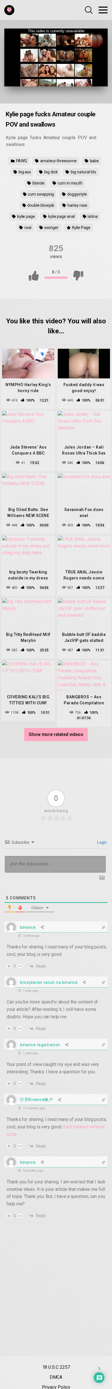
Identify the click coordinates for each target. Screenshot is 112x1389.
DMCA (56, 1377)
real (27, 227)
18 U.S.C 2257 (56, 1367)
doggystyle (76, 194)
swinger (51, 227)
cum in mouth (69, 183)
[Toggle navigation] (103, 10)
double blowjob (41, 205)
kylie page (25, 216)
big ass (24, 172)
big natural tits (83, 172)
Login (101, 842)
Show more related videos (56, 734)
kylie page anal (61, 216)
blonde (38, 183)
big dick (50, 172)
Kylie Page (80, 227)
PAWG (21, 161)
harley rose (77, 205)
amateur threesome (58, 161)
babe (94, 161)
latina (92, 216)
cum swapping (40, 194)
